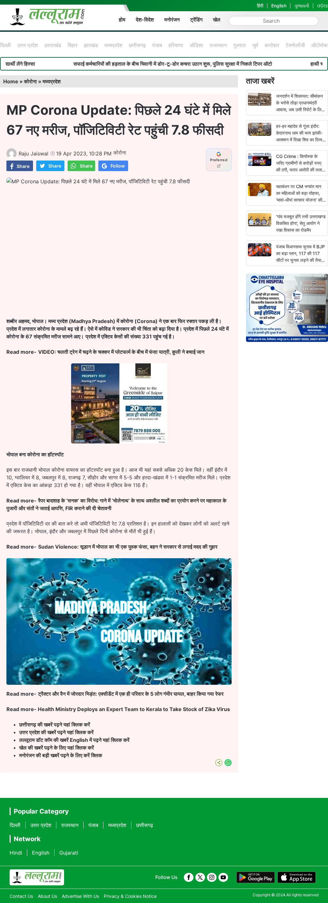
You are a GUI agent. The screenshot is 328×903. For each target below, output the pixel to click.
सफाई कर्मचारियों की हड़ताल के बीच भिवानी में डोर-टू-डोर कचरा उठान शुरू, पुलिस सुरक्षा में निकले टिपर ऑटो (150, 64)
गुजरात (239, 45)
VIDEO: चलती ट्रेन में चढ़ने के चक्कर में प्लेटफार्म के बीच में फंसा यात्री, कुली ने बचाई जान (121, 352)
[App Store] (296, 877)
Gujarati (68, 852)
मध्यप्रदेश (113, 45)
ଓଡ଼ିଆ (322, 5)
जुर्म (255, 45)
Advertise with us (80, 896)
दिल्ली (5, 45)
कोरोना (30, 81)
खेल (216, 19)
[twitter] (200, 877)
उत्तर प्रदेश (27, 45)
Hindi (16, 852)
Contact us (21, 896)
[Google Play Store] (255, 877)
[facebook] (188, 877)
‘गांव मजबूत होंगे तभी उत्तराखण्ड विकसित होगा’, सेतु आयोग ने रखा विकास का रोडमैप (301, 223)
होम (122, 19)
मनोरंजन (172, 19)
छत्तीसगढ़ (137, 45)
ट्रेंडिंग (196, 19)
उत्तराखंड (52, 45)
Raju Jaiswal (33, 153)
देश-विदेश (145, 19)
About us (47, 896)
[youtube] (223, 877)
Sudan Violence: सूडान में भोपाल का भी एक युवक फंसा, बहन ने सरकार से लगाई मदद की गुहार (127, 546)
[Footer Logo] (37, 877)
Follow (118, 166)
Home (10, 81)
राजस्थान (218, 45)
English (278, 5)
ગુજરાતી (301, 5)
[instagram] (211, 877)
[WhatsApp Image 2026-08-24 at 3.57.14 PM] (119, 441)
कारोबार (272, 45)
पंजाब (157, 45)
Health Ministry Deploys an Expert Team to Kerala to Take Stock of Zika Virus (134, 709)
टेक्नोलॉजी (295, 45)
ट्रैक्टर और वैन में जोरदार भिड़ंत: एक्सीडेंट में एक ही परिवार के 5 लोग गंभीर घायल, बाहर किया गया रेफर (131, 694)
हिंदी (260, 5)
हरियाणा (175, 45)
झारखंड (91, 45)
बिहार (73, 45)
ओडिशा (196, 45)
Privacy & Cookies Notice (130, 896)
